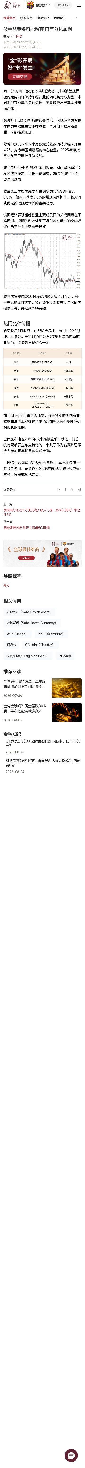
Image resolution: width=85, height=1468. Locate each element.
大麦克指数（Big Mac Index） (28, 656)
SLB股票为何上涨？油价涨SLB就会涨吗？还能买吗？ (43, 763)
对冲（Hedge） (18, 634)
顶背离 (11, 645)
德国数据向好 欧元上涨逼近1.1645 (26, 528)
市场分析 (43, 18)
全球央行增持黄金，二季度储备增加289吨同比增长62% (24, 684)
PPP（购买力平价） (51, 634)
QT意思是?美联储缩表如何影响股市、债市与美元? (43, 743)
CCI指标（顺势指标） (40, 645)
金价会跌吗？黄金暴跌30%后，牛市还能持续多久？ (25, 708)
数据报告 (26, 18)
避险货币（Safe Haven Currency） (32, 623)
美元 (6, 585)
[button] (71, 1455)
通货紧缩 (65, 656)
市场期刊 (60, 18)
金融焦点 (9, 18)
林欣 (19, 36)
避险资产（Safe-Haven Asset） (29, 612)
